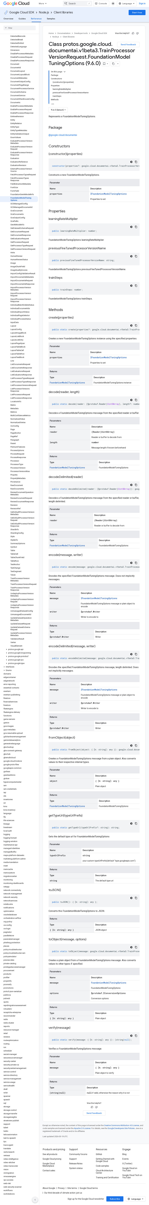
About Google (49, 1188)
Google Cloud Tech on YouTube (132, 1176)
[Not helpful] (137, 33)
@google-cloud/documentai (63, 135)
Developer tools (81, 33)
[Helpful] (133, 33)
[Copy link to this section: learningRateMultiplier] (81, 219)
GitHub (99, 1154)
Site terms (72, 1188)
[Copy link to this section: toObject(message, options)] (89, 939)
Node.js (44, 12)
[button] (19, 649)
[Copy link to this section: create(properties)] (76, 318)
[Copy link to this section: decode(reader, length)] (82, 392)
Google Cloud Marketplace (49, 1164)
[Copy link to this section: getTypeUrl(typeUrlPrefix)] (85, 816)
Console (103, 3)
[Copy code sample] (136, 162)
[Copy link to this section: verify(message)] (73, 1028)
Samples (51, 18)
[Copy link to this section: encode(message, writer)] (85, 555)
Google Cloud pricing (52, 1159)
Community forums (78, 1154)
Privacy (61, 1188)
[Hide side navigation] (35, 1200)
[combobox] (77, 3)
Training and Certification (107, 1177)
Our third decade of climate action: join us (63, 1193)
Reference (36, 18)
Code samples (102, 1166)
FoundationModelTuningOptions (67, 382)
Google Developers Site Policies (121, 1128)
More (41, 3)
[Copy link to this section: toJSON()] (64, 890)
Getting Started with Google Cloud (105, 1160)
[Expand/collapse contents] (64, 71)
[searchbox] (19, 28)
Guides (22, 18)
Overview (8, 18)
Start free (137, 12)
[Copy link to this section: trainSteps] (65, 278)
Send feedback (128, 44)
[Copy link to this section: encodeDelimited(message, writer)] (98, 646)
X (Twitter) (127, 1163)
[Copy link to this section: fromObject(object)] (78, 738)
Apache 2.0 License (82, 1128)
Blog (124, 1154)
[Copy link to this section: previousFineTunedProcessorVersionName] (109, 248)
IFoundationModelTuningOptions (108, 193)
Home (51, 33)
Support (73, 1159)
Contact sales (49, 1170)
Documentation (63, 33)
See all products (50, 1154)
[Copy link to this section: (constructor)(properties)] (85, 154)
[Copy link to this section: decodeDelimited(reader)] (86, 477)
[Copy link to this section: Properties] (69, 211)
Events (125, 1159)
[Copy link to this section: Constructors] (74, 146)
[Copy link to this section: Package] (65, 128)
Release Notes (76, 1163)
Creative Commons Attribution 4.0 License (121, 1125)
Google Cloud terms (89, 1188)
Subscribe (115, 1199)
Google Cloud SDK (21, 12)
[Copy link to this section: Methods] (67, 310)
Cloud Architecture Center (104, 1171)
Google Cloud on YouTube (129, 1169)
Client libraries (63, 12)
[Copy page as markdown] (113, 63)
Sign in (142, 3)
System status (76, 1168)
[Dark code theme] (131, 162)
